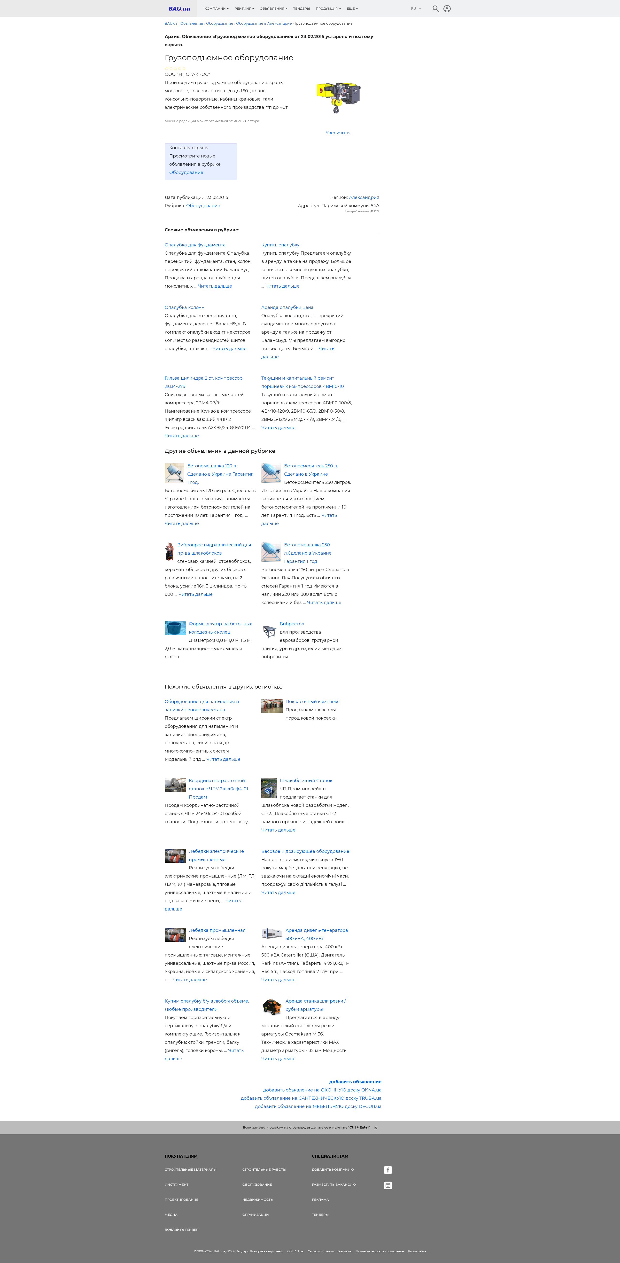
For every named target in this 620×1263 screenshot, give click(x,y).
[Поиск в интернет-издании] (436, 8)
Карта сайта (417, 1251)
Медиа (171, 1214)
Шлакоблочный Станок (306, 780)
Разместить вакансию (334, 1184)
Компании (215, 8)
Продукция (327, 8)
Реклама (320, 1199)
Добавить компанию (333, 1169)
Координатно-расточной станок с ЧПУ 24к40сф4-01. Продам (219, 789)
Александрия (364, 197)
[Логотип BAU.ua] (183, 8)
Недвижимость (257, 1199)
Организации (255, 1214)
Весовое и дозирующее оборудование (305, 851)
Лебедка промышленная (217, 930)
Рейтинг (243, 8)
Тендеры (301, 8)
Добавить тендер (181, 1230)
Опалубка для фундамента (195, 245)
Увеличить (337, 132)
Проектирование (181, 1199)
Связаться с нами (321, 1251)
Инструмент (176, 1184)
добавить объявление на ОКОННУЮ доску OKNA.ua (322, 1090)
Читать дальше (215, 286)
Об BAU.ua (295, 1251)
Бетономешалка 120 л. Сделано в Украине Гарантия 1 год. (220, 474)
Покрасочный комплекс (313, 701)
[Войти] (447, 8)
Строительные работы (264, 1169)
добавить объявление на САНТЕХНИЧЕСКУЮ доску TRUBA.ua (311, 1098)
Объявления (272, 8)
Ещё (351, 8)
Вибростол (292, 624)
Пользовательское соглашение (380, 1251)
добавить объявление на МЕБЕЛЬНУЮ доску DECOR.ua (318, 1106)
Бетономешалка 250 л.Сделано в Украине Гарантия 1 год (308, 553)
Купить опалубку (280, 245)
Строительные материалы (191, 1169)
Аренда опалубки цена (287, 307)
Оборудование (186, 172)
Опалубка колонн (184, 307)
